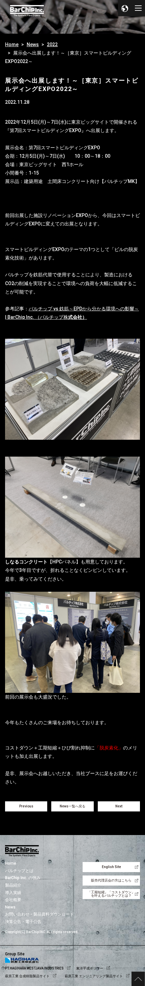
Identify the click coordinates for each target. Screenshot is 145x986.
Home (12, 44)
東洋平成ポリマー (89, 968)
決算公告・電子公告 (23, 921)
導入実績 (13, 892)
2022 (52, 44)
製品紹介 (13, 885)
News (33, 44)
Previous (26, 806)
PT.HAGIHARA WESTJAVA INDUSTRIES (34, 968)
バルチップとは (19, 870)
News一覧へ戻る (72, 806)
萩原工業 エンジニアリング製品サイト (94, 976)
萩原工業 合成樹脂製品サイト (27, 976)
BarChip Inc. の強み (22, 877)
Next (118, 806)
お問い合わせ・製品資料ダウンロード (39, 914)
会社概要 (13, 899)
